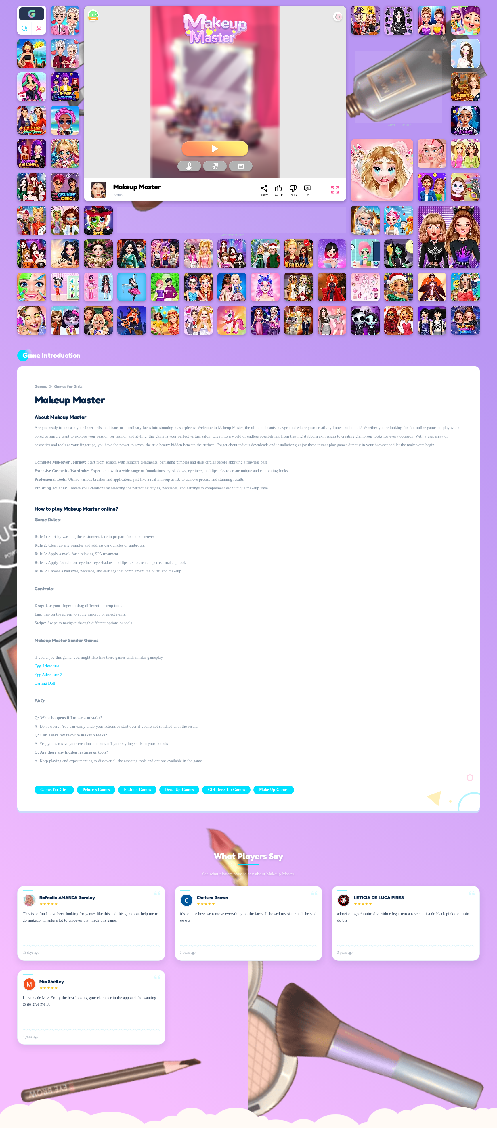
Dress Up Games (179, 790)
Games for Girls (68, 386)
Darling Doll (45, 683)
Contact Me (206, 1091)
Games (41, 386)
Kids (240, 1091)
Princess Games (96, 790)
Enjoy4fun (31, 9)
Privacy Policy (164, 1091)
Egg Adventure (47, 666)
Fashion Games (137, 790)
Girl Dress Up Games (226, 790)
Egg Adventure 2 (48, 675)
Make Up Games (273, 790)
